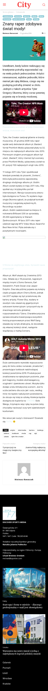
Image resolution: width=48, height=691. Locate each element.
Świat (29, 19)
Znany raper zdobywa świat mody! (22, 26)
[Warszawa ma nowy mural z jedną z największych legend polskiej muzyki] (24, 629)
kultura (6, 433)
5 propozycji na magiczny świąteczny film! (12, 450)
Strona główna (8, 12)
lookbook (15, 433)
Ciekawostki (20, 12)
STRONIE (30, 400)
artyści (12, 430)
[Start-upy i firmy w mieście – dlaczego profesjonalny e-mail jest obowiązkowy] (24, 583)
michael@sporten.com (12, 558)
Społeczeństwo (18, 19)
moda (24, 433)
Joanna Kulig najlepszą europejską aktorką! (35, 448)
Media (34, 16)
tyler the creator (18, 436)
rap (30, 433)
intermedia (22, 430)
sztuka (6, 436)
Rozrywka (7, 19)
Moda (41, 16)
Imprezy (27, 16)
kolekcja (40, 430)
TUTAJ (9, 421)
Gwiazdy (18, 16)
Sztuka (36, 19)
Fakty (5, 601)
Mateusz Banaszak (10, 33)
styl (35, 433)
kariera (31, 430)
